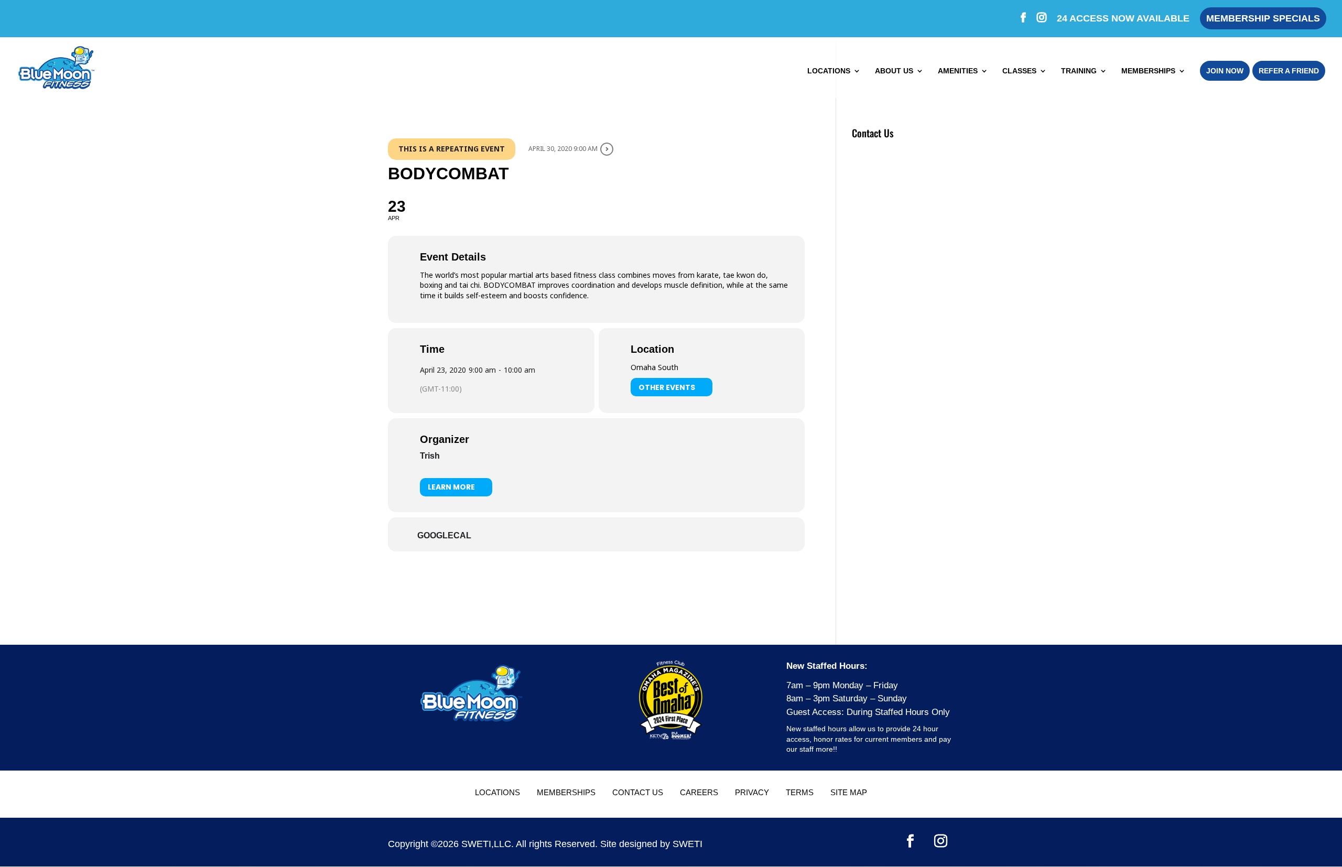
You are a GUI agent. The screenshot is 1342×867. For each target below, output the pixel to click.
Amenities (958, 71)
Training (1079, 71)
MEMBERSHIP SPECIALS (1263, 18)
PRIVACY (752, 792)
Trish (430, 455)
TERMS (800, 792)
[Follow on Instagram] (941, 841)
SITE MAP (848, 792)
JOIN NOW (1224, 70)
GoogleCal (444, 535)
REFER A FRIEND (1289, 70)
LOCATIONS (497, 792)
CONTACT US (637, 792)
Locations (828, 71)
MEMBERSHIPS (1148, 71)
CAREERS (699, 792)
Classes (1019, 71)
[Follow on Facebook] (910, 841)
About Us (894, 71)
